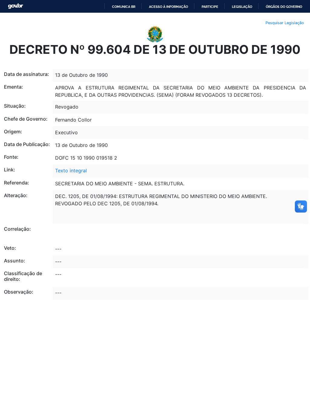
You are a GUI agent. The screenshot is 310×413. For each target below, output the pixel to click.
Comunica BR (123, 7)
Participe (210, 7)
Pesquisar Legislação (284, 23)
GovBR (15, 6)
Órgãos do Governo (284, 7)
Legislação (242, 7)
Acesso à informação (168, 7)
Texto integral (71, 170)
